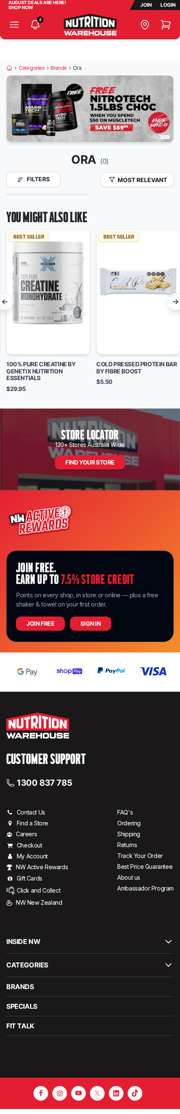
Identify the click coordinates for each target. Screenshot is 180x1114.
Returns (127, 844)
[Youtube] (78, 1093)
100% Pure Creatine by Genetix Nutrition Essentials (41, 371)
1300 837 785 (44, 782)
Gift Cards (29, 878)
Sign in (90, 623)
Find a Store (32, 823)
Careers (26, 833)
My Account (32, 856)
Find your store (90, 462)
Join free (40, 623)
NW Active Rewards (42, 866)
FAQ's (125, 812)
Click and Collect (38, 890)
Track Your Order (140, 855)
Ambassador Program (145, 888)
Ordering (129, 823)
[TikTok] (135, 1093)
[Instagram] (59, 1093)
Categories (32, 68)
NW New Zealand (39, 902)
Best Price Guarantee (144, 866)
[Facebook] (40, 1093)
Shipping (128, 833)
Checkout (29, 845)
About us (128, 877)
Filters (38, 179)
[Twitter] (97, 1093)
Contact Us (31, 812)
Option (24, 344)
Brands (59, 68)
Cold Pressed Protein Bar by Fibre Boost (136, 368)
